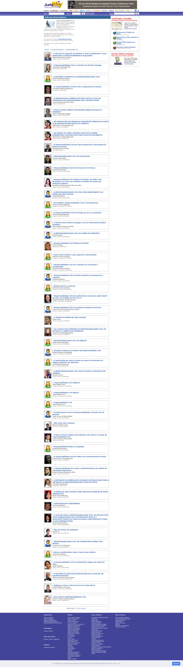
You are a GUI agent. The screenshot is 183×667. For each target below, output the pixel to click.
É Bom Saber (71, 639)
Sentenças (70, 649)
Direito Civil (95, 619)
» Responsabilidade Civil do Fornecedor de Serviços (74, 168)
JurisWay (46, 49)
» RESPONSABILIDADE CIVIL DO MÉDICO (70, 341)
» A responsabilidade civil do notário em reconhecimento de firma (79, 457)
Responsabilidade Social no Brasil (53, 623)
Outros (93, 653)
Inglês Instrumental (120, 623)
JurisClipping (71, 635)
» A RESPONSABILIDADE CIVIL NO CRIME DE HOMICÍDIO (76, 233)
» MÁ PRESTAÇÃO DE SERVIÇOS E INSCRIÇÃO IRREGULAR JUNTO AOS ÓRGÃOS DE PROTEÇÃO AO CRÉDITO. (81, 122)
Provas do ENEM (72, 623)
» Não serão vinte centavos (64, 423)
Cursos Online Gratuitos (74, 617)
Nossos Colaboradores (50, 620)
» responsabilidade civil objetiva (66, 393)
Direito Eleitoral (96, 645)
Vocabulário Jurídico (73, 640)
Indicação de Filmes (73, 653)
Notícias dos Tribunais (73, 632)
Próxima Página (81, 608)
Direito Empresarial (97, 621)
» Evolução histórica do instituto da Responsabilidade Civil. (77, 350)
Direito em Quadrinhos (73, 652)
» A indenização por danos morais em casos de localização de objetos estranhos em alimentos (78, 361)
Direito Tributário (96, 637)
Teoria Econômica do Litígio (99, 652)
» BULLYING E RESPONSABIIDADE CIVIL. (70, 597)
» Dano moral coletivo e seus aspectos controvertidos (75, 255)
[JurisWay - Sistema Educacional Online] (54, 8)
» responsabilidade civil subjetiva (66, 383)
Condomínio (95, 629)
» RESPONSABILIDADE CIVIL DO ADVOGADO (71, 156)
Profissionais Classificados (51, 621)
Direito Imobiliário (96, 635)
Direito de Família (96, 623)
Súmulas (70, 651)
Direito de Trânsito (96, 643)
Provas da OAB (72, 620)
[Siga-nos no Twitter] (138, 11)
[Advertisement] (125, 95)
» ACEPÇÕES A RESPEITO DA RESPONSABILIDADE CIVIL (76, 77)
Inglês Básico (118, 621)
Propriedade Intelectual (98, 640)
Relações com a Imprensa (122, 625)
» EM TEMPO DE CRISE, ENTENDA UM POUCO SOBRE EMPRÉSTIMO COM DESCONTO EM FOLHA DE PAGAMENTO (77, 134)
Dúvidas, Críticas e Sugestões (51, 639)
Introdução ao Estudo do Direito (100, 617)
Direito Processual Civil (98, 627)
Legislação (70, 647)
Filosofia (117, 624)
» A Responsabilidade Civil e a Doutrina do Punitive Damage (77, 65)
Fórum (69, 657)
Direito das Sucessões (97, 644)
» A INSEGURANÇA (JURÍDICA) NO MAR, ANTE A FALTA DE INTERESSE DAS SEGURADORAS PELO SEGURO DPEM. (77, 99)
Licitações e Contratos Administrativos (101, 647)
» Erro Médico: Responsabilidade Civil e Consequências (75, 203)
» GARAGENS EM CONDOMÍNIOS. (66, 504)
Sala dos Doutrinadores (57, 49)
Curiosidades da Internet (74, 655)
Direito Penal (95, 620)
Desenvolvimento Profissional (123, 619)
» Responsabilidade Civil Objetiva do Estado (71, 243)
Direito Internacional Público (99, 651)
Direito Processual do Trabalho (100, 628)
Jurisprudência (71, 648)
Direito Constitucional (97, 648)
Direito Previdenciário (97, 636)
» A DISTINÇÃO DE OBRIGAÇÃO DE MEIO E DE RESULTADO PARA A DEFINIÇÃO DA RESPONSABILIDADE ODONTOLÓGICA (81, 481)
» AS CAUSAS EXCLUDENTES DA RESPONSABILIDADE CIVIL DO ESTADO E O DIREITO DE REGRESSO (79, 330)
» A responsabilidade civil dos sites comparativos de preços (77, 87)
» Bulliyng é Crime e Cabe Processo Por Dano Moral (74, 585)
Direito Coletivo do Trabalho (99, 625)
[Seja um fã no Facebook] (136, 11)
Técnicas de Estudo (120, 627)
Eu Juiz (69, 637)
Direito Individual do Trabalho (99, 624)
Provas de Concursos (73, 621)
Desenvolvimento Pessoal (122, 617)
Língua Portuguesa (120, 620)
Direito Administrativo (97, 631)
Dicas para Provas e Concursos (76, 624)
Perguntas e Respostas (74, 628)
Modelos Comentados (73, 627)
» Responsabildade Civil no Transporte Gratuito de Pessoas (77, 307)
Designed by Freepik (49, 647)
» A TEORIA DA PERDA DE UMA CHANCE (69, 317)
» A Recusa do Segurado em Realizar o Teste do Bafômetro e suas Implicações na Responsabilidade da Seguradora (79, 55)
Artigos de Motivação (73, 631)
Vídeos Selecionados (73, 619)
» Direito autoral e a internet (64, 286)
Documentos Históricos (74, 656)
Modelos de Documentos (74, 625)
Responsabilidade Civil (72, 49)
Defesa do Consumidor (74, 643)
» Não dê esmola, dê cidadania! (65, 530)
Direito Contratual (96, 649)
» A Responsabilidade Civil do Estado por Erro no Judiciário (77, 213)
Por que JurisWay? (49, 619)
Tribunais (70, 645)
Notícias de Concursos (73, 633)
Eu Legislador (71, 636)
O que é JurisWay (48, 617)
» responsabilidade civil (62, 402)
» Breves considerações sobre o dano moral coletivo (74, 552)
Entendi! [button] (176, 663)
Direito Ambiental (96, 632)
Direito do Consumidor (97, 633)
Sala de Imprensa (72, 641)
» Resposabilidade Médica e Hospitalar (68, 447)
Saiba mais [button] (116, 663)
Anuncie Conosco (48, 631)
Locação (94, 639)
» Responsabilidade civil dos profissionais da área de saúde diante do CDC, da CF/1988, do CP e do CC (80, 297)
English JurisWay (72, 659)
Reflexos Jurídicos (72, 644)
